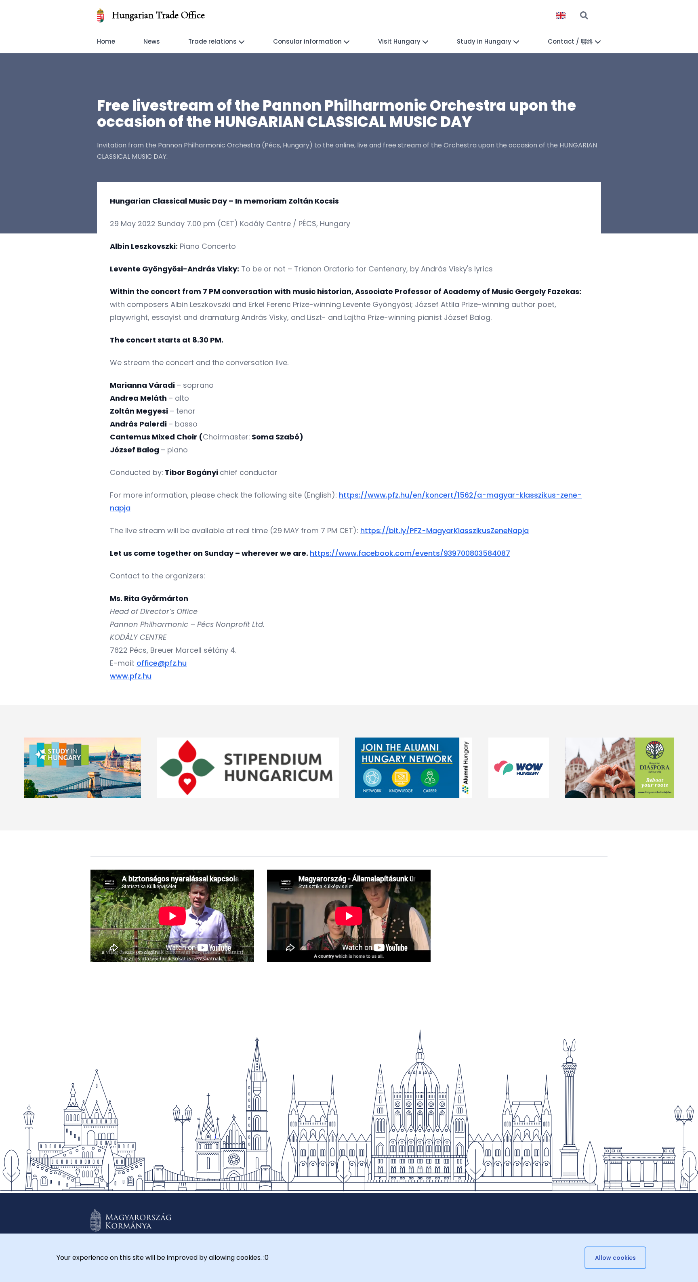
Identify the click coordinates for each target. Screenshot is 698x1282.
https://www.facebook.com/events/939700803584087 (410, 553)
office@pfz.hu (162, 663)
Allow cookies (615, 1258)
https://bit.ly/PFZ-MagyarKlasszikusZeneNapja (444, 530)
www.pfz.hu (130, 676)
